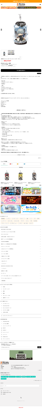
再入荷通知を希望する (21, 70)
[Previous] (1, 30)
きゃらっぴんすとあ (4, 234)
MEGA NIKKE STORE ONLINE (6, 229)
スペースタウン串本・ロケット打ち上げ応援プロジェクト (11, 275)
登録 (39, 347)
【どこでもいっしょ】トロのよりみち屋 (8, 231)
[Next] (40, 30)
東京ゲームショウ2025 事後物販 (7, 239)
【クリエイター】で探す (5, 258)
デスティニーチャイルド (5, 246)
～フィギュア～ (4, 268)
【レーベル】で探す (4, 253)
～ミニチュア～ (4, 263)
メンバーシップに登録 (5, 64)
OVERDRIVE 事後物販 (5, 241)
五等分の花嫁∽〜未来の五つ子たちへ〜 (8, 236)
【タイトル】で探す (4, 251)
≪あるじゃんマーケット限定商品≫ (7, 248)
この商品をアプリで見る (21, 154)
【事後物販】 (3, 280)
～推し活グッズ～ (4, 261)
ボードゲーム (3, 273)
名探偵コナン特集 (4, 270)
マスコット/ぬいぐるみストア (6, 278)
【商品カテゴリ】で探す (5, 256)
